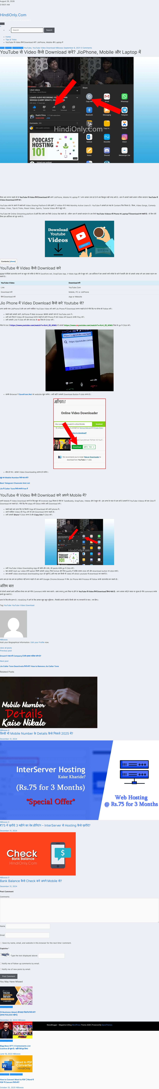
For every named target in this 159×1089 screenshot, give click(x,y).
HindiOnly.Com (13, 15)
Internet (8, 48)
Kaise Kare (4, 1074)
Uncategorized (6, 1007)
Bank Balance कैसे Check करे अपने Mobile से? (31, 881)
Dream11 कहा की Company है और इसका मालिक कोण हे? (20, 656)
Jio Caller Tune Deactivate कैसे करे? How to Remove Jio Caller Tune (29, 666)
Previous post (6, 651)
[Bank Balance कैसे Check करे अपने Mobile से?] (38, 875)
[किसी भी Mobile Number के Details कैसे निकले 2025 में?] (48, 727)
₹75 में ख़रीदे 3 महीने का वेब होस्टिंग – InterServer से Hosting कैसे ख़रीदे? (45, 825)
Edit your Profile (37, 642)
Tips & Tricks (17, 48)
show (12, 261)
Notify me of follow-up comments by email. (20, 963)
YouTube (27, 48)
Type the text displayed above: (24, 956)
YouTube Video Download (44, 48)
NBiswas (59, 48)
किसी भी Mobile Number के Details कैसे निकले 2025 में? (36, 733)
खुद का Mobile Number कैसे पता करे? (14, 478)
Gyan (2, 48)
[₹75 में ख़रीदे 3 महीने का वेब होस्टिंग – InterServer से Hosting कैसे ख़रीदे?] (79, 819)
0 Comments (86, 48)
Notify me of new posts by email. (16, 969)
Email (2, 935)
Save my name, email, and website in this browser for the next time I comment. (36, 943)
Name (3, 926)
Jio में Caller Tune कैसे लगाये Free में (14, 489)
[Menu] (2, 24)
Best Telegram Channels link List (15, 483)
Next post (4, 661)
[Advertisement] (79, 180)
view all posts (6, 648)
